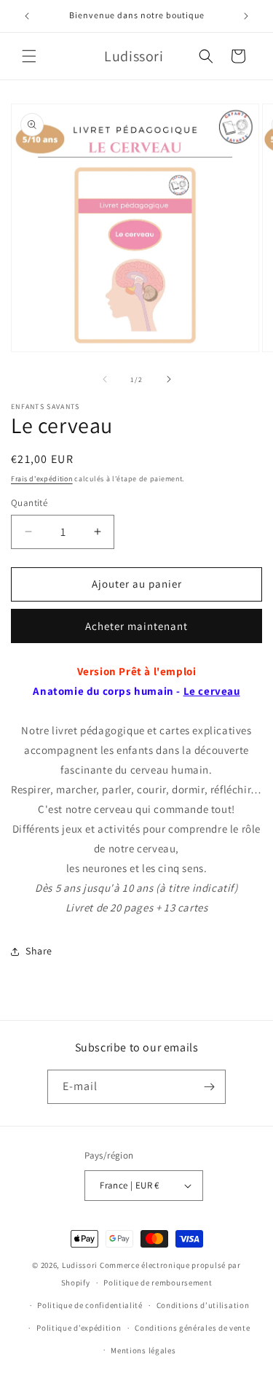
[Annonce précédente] (27, 16)
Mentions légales (143, 1350)
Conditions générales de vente (192, 1328)
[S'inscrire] (209, 1087)
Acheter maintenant (136, 626)
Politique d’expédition (78, 1328)
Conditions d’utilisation (203, 1305)
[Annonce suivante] (246, 16)
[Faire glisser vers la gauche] (105, 379)
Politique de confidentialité (90, 1305)
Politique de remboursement (157, 1282)
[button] (29, 56)
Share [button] (38, 950)
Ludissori (80, 1265)
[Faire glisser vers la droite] (169, 379)
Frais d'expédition (42, 478)
